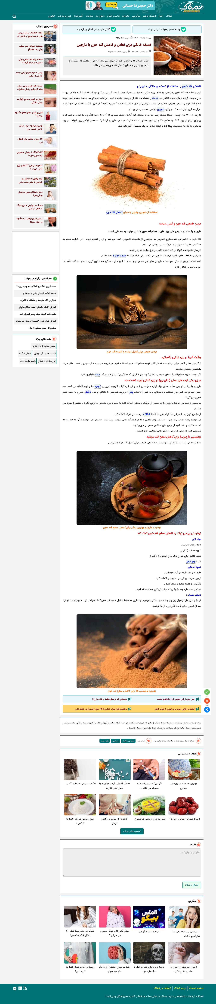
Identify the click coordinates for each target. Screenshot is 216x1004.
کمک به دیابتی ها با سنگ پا (81, 784)
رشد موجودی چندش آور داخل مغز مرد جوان (114, 969)
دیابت (155, 98)
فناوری (51, 16)
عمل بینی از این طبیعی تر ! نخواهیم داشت (175, 699)
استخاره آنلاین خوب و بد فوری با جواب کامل (174, 708)
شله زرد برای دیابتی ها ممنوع (150, 819)
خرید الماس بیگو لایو (149, 932)
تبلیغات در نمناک (162, 988)
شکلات (146, 414)
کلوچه (98, 386)
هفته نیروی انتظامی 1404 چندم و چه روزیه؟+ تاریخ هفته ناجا (36, 286)
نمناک (169, 16)
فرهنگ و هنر (149, 16)
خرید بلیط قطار (28, 361)
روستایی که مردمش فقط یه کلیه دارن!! (109, 699)
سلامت (89, 16)
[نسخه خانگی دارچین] (132, 488)
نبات (97, 374)
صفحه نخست (196, 988)
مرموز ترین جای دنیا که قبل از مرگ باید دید (149, 969)
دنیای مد (100, 16)
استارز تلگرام (25, 353)
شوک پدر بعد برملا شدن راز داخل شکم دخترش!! (80, 933)
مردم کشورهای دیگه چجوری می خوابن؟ (114, 933)
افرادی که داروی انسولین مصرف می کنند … (149, 786)
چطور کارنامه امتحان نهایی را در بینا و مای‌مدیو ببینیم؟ (39, 293)
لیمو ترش (190, 561)
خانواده (126, 16)
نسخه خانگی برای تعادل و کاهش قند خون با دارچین (114, 44)
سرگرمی (136, 16)
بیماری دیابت (128, 741)
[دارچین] (132, 312)
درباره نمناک (180, 988)
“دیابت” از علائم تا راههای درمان (114, 821)
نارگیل (88, 392)
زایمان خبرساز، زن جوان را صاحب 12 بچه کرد (183, 969)
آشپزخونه (78, 16)
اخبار (161, 16)
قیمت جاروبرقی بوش (45, 353)
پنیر (131, 392)
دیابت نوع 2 (119, 256)
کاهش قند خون (114, 212)
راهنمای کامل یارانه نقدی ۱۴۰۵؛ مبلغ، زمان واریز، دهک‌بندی (101, 708)
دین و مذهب (64, 16)
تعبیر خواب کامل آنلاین (44, 346)
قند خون (187, 86)
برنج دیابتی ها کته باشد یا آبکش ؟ (80, 821)
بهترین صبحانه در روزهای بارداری (184, 786)
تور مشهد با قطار (47, 361)
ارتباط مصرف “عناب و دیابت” (184, 819)
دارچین (160, 109)
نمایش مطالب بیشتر (132, 831)
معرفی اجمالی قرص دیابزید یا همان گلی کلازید (114, 786)
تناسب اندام (113, 16)
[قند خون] (132, 651)
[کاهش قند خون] (132, 171)
